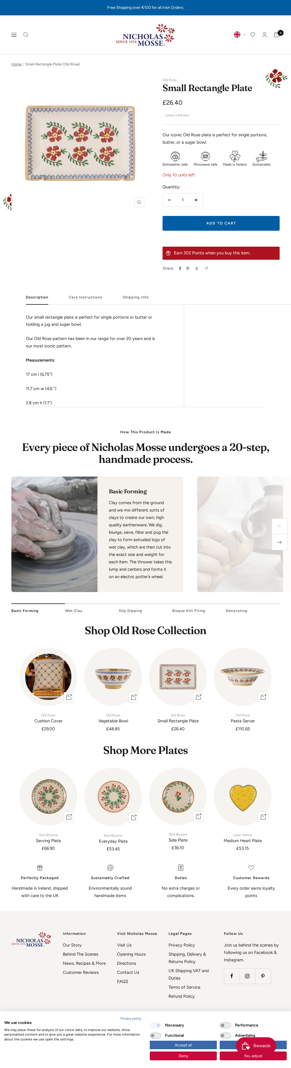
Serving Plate (48, 838)
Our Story (72, 945)
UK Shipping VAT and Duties (189, 974)
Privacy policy (130, 1018)
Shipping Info (136, 297)
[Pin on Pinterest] (187, 269)
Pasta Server (243, 718)
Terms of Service (184, 987)
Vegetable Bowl (113, 718)
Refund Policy (182, 996)
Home (16, 64)
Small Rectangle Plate (178, 718)
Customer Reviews (81, 972)
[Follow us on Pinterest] (263, 976)
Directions (126, 963)
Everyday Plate (113, 839)
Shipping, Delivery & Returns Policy (187, 958)
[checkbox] (155, 1025)
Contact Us (128, 972)
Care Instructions (85, 297)
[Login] (264, 34)
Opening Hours (131, 954)
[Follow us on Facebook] (232, 976)
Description (37, 297)
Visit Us (124, 945)
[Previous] (280, 526)
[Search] (25, 34)
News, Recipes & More (84, 963)
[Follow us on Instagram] (247, 976)
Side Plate (178, 837)
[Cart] (277, 34)
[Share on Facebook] (180, 269)
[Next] (280, 542)
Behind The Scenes (80, 954)
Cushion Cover (48, 718)
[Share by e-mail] (206, 268)
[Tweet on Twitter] (196, 269)
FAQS (122, 981)
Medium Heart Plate (243, 838)
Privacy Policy (182, 945)
